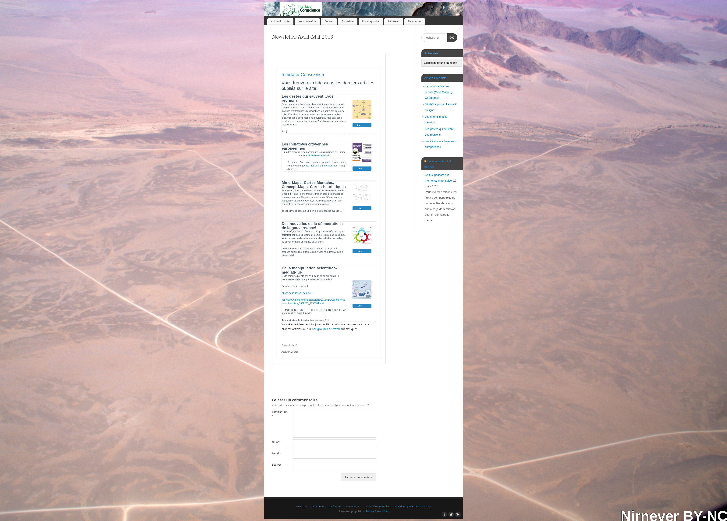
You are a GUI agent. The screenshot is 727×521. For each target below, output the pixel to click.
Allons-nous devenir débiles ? (297, 293)
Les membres (352, 506)
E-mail (276, 453)
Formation (348, 21)
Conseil (329, 21)
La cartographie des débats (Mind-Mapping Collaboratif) (438, 92)
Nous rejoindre (370, 21)
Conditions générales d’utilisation (412, 506)
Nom (276, 442)
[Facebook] (444, 8)
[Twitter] (450, 8)
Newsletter (414, 21)
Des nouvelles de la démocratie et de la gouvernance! (312, 226)
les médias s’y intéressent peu (322, 165)
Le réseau (393, 21)
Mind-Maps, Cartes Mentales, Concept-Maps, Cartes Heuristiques (314, 184)
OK (450, 37)
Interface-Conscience (303, 74)
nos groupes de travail (326, 329)
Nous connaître (307, 21)
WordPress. (383, 511)
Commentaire (277, 413)
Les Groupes (318, 506)
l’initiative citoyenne (318, 155)
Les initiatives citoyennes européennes (305, 146)
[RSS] (457, 8)
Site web (277, 464)
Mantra (370, 511)
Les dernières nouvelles (377, 506)
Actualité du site (280, 21)
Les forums (334, 506)
